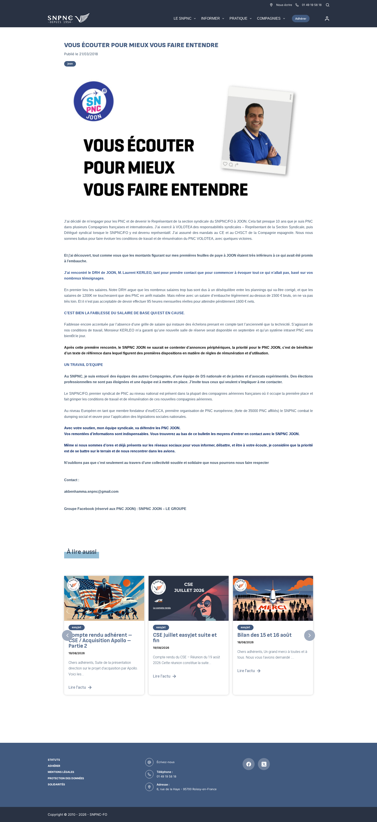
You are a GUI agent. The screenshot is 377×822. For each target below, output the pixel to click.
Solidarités (56, 784)
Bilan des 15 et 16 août (264, 635)
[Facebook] (249, 764)
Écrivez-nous (166, 762)
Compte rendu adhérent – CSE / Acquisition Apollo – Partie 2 (100, 640)
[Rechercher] (327, 5)
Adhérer (300, 18)
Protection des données (66, 778)
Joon (70, 63)
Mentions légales (61, 772)
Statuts (54, 759)
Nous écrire (284, 5)
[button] (67, 635)
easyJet (76, 627)
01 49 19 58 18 (166, 776)
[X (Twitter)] (264, 764)
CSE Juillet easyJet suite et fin (185, 638)
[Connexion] (327, 18)
